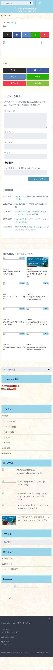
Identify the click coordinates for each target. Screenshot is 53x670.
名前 (7, 131)
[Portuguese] (8, 389)
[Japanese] (2, 386)
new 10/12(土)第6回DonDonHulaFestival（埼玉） (31, 197)
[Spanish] (14, 389)
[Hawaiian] (5, 386)
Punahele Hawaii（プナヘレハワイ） (24, 652)
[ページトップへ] (49, 618)
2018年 (7, 442)
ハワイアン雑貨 (9, 426)
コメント (9, 111)
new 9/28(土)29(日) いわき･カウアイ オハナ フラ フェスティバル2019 (31, 212)
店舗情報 (6, 448)
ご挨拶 (5, 416)
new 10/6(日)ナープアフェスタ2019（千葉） (31, 205)
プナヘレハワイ (9, 421)
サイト (7, 152)
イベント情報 (8, 432)
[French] (17, 386)
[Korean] (5, 389)
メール (8, 142)
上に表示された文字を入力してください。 (23, 168)
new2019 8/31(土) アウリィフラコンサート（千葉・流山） (32, 220)
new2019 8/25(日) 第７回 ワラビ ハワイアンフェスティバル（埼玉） (32, 228)
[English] (8, 386)
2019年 (7, 437)
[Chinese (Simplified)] (11, 386)
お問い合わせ (40, 3)
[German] (2, 389)
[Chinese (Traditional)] (14, 386)
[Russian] (11, 389)
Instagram (6, 453)
